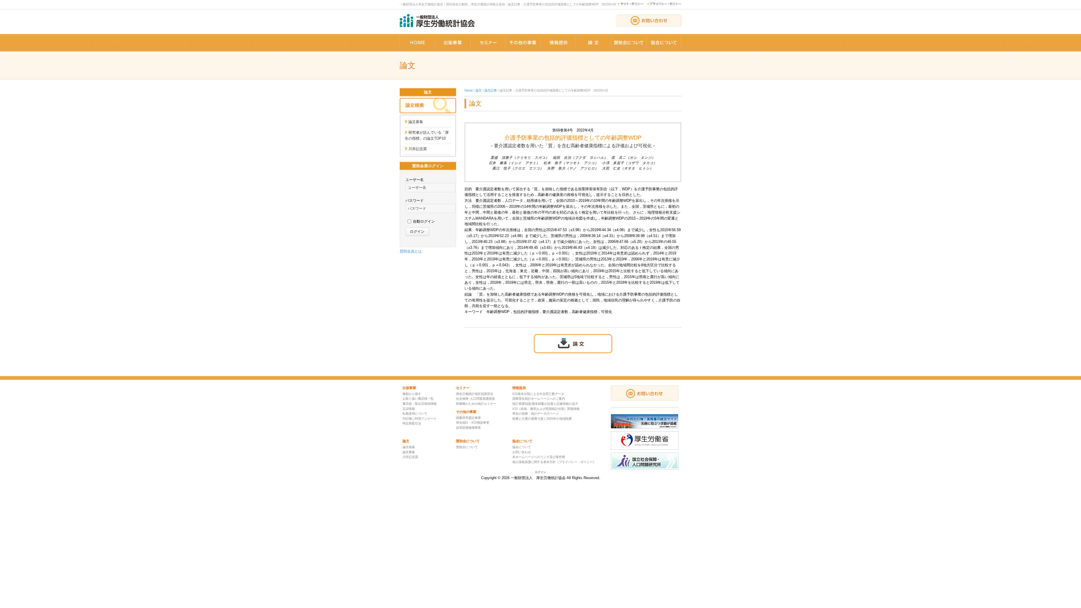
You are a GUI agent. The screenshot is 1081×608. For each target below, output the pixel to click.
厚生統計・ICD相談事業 (472, 422)
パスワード (414, 200)
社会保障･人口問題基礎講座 (475, 398)
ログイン (540, 472)
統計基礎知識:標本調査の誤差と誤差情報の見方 (545, 403)
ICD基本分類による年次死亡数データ (538, 393)
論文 (478, 90)
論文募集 (415, 122)
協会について (521, 447)
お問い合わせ (521, 452)
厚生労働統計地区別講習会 (474, 393)
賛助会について (467, 447)
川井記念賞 (417, 149)
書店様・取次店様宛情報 (420, 403)
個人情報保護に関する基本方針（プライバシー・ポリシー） (554, 462)
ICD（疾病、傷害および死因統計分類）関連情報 (546, 408)
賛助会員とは (411, 251)
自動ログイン (424, 221)
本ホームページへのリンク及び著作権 (538, 457)
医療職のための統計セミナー (476, 403)
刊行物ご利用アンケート (420, 418)
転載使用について (415, 413)
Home (468, 90)
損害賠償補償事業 (468, 427)
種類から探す (412, 393)
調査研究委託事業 (468, 417)
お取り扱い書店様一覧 (418, 398)
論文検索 (409, 447)
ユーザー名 (414, 180)
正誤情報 (409, 408)
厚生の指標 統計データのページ (535, 413)
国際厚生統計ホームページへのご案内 (538, 398)
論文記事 (490, 90)
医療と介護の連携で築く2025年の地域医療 (542, 418)
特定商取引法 (412, 423)
